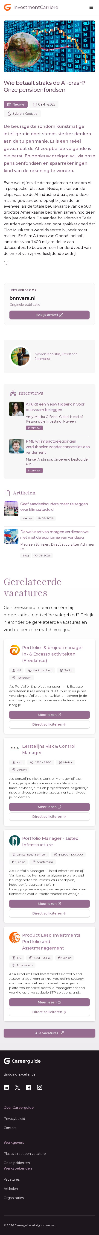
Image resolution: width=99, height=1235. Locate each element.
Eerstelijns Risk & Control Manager (48, 749)
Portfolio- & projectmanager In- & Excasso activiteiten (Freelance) (52, 654)
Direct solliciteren (47, 724)
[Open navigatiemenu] (91, 7)
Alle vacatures (46, 1033)
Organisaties (14, 1198)
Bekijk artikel (47, 315)
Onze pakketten (17, 1163)
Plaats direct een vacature (25, 1154)
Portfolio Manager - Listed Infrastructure (50, 841)
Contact (10, 1128)
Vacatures (12, 1179)
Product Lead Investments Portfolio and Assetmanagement (51, 942)
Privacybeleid (14, 1119)
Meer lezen (47, 715)
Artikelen (11, 1189)
